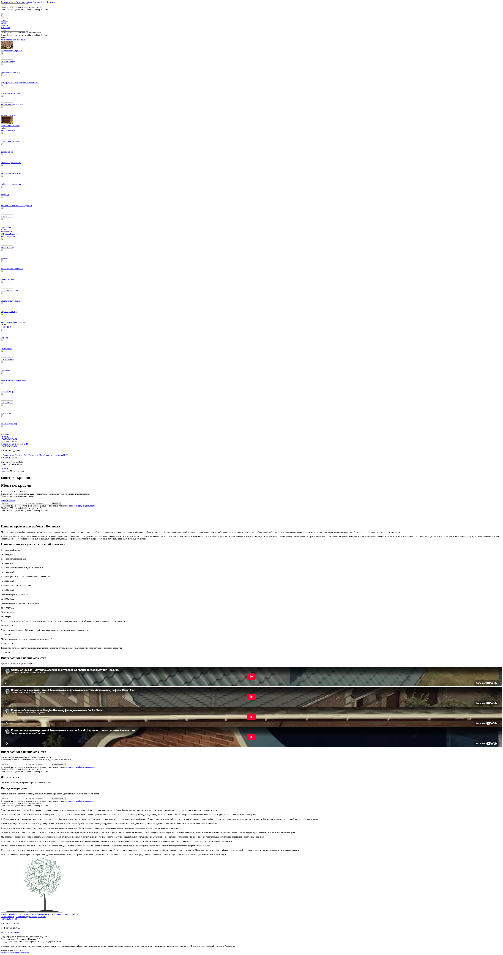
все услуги (21, 914)
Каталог (4, 2)
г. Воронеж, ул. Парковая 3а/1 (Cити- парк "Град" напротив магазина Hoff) (34, 455)
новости (10, 916)
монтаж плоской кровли (51, 914)
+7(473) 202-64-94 (9, 439)
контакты (5, 437)
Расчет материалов (24, 2)
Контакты (51, 2)
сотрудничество (30, 916)
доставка (19, 916)
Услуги (12, 2)
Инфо (43, 2)
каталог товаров (8, 914)
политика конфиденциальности (15, 953)
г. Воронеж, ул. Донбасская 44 (14, 444)
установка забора (70, 914)
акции (4, 916)
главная (4, 471)
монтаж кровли (33, 914)
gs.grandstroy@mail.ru (10, 932)
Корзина (36, 2)
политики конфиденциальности (80, 506)
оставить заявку (8, 501)
